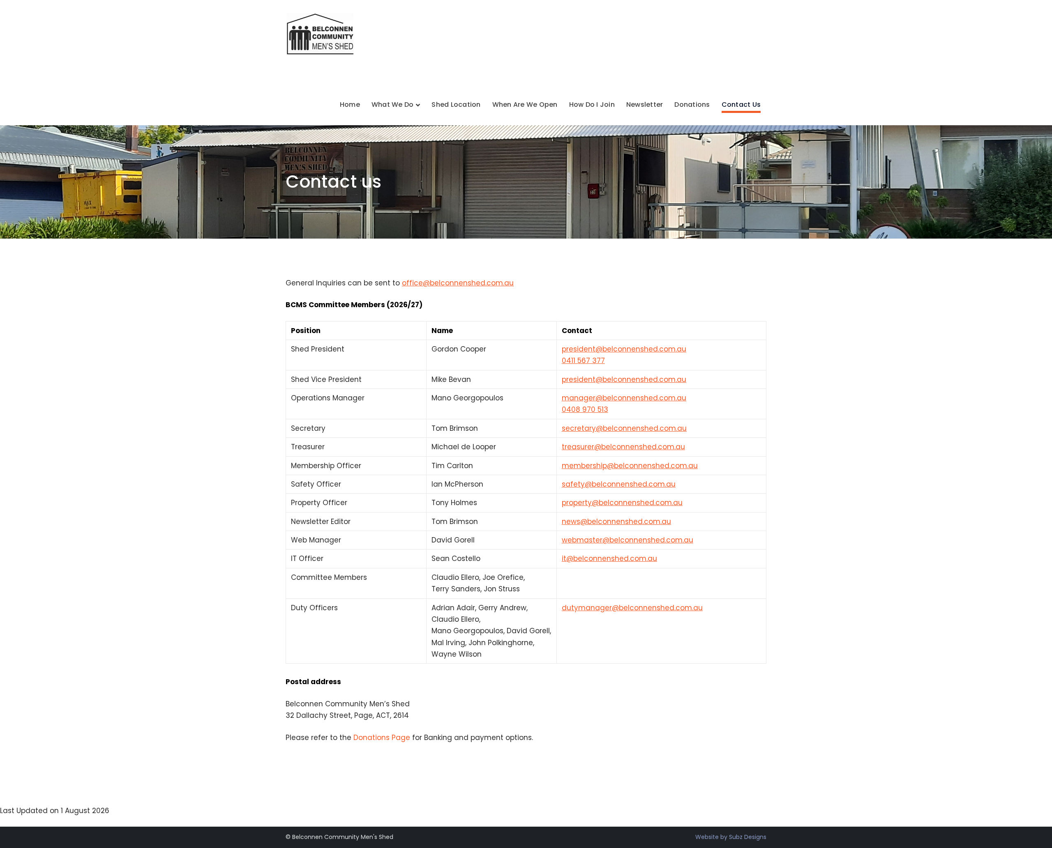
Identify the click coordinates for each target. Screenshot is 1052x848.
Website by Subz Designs (730, 837)
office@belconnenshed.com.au (458, 283)
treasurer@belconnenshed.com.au (623, 447)
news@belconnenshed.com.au (616, 521)
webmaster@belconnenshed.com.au (627, 540)
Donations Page (381, 737)
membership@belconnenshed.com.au (630, 466)
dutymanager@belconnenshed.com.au (632, 608)
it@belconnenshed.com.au (609, 558)
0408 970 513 (585, 409)
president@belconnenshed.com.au (624, 349)
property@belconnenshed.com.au (622, 503)
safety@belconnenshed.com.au (619, 484)
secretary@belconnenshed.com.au (624, 428)
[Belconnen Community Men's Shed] (322, 33)
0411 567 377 (583, 360)
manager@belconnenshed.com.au (624, 398)
